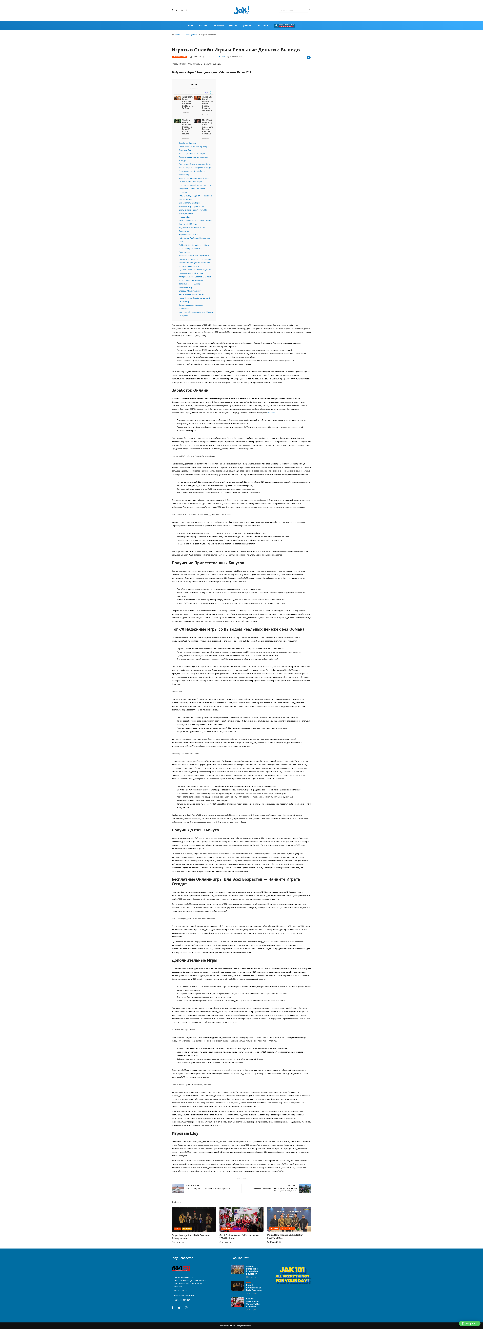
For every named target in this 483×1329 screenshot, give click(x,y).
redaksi (197, 56)
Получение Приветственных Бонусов (196, 164)
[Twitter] (177, 10)
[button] (469, 1323)
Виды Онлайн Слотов (188, 234)
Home (190, 25)
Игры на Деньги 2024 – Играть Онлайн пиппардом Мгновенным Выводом (193, 157)
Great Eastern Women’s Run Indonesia (253, 1304)
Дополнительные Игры (189, 202)
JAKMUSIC (247, 25)
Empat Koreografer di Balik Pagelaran (254, 1287)
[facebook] (172, 10)
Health (237, 1229)
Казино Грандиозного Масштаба (194, 178)
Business (226, 1229)
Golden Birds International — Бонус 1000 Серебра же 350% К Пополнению (194, 248)
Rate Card (263, 25)
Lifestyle (187, 1229)
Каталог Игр (184, 174)
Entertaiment (288, 1228)
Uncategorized (191, 34)
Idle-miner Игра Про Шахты (191, 206)
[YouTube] (182, 10)
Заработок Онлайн (187, 143)
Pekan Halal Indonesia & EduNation (252, 1271)
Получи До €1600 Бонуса (190, 181)
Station (203, 25)
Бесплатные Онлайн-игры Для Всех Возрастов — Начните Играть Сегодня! (195, 188)
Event (177, 1229)
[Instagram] (186, 10)
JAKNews (233, 25)
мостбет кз (272, 412)
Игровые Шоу (185, 217)
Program (218, 25)
